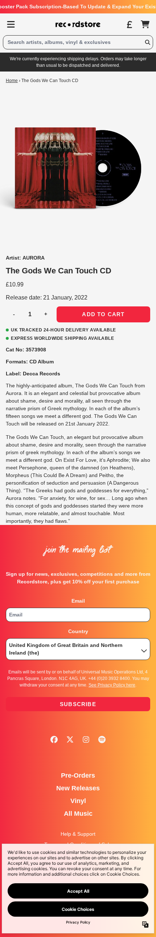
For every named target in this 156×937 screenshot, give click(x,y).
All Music (78, 813)
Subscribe (78, 704)
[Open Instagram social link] (86, 739)
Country (78, 631)
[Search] (147, 42)
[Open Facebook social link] (54, 739)
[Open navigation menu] (11, 24)
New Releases (78, 788)
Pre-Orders (78, 775)
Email (78, 601)
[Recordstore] (78, 24)
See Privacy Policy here (112, 685)
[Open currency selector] (129, 24)
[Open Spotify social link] (102, 739)
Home (12, 80)
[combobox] (78, 42)
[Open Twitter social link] (70, 739)
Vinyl (78, 800)
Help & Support (78, 834)
